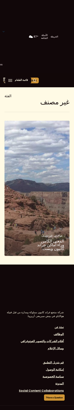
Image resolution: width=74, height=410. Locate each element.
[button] (18, 80)
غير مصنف (46, 235)
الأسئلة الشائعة (44, 37)
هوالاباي (58, 235)
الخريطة (54, 36)
